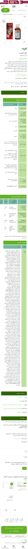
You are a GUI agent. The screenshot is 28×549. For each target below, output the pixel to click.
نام (26, 451)
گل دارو (19, 397)
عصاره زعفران (6, 408)
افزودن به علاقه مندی (20, 78)
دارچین (15, 408)
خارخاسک (19, 408)
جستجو (13, 10)
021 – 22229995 (14, 531)
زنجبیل (11, 408)
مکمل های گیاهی (19, 84)
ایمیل (25, 457)
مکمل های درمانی (20, 14)
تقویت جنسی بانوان (9, 82)
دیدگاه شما (24, 442)
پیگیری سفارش (5, 10)
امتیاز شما (24, 438)
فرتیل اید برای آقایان (21, 485)
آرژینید (11, 496)
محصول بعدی (23, 16)
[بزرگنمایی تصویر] (24, 41)
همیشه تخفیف (8, 536)
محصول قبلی (26, 16)
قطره (20, 401)
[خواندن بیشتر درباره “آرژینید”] (3, 484)
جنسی (14, 14)
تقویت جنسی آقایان (7, 14)
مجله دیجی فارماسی (20, 536)
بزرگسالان (19, 412)
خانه (26, 14)
